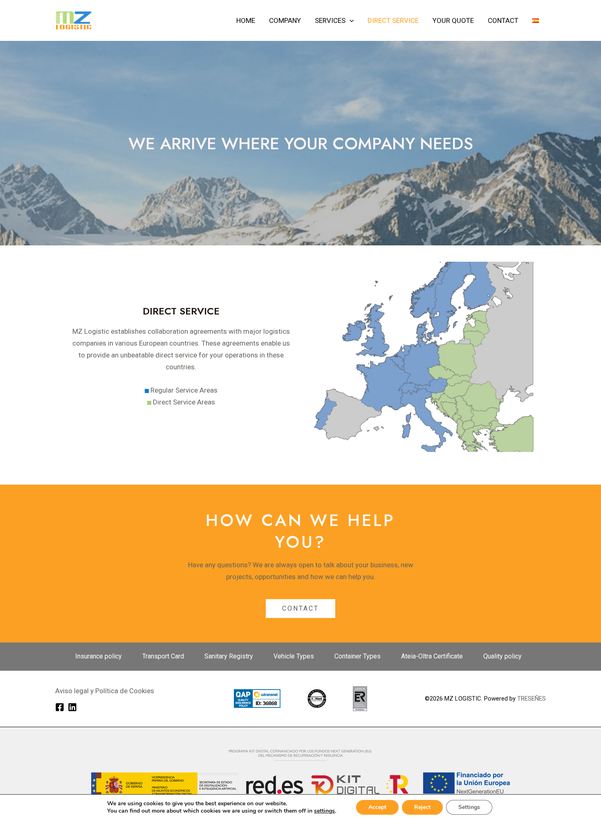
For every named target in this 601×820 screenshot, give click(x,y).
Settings (469, 807)
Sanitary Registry (228, 656)
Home (245, 20)
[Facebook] (59, 707)
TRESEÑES (531, 698)
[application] (349, 20)
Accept (377, 807)
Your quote (453, 20)
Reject (422, 807)
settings (324, 811)
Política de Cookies (124, 691)
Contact (503, 20)
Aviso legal (72, 691)
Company (285, 20)
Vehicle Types (294, 656)
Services (330, 20)
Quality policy (502, 656)
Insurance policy (98, 656)
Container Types (357, 656)
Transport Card (163, 656)
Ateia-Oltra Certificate (432, 656)
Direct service (393, 20)
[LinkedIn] (72, 707)
